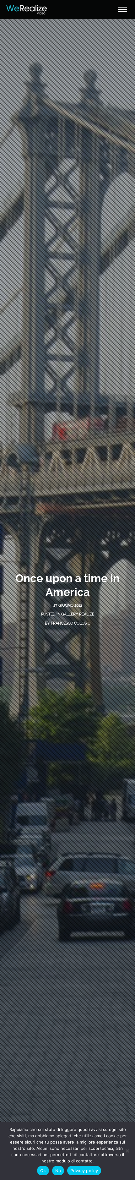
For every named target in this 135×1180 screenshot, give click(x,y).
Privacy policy (84, 1170)
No (58, 1170)
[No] (127, 1151)
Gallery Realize (77, 614)
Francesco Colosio (70, 623)
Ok (43, 1170)
